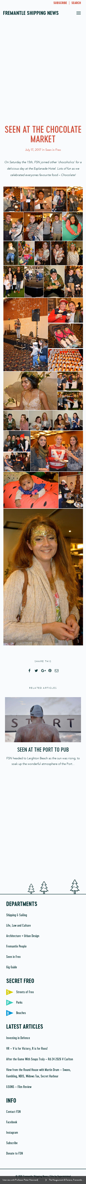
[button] (11, 199)
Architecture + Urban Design (22, 936)
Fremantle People (16, 946)
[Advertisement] (43, 73)
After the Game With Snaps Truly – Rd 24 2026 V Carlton (39, 1059)
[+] (43, 719)
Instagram (12, 1132)
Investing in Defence (18, 1038)
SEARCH (76, 3)
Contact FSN (13, 1111)
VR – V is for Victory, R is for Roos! (27, 1048)
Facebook (11, 1122)
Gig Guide (11, 967)
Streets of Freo (25, 992)
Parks (19, 1002)
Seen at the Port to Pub (43, 750)
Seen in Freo (53, 149)
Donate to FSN (14, 1153)
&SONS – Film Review (18, 1087)
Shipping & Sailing (16, 915)
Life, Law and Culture (18, 925)
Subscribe (12, 1143)
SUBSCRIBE (60, 3)
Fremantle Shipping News (31, 13)
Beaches (21, 1013)
